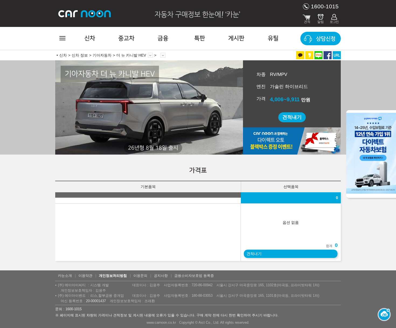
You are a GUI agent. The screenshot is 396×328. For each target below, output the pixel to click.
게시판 (236, 38)
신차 (89, 38)
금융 (163, 38)
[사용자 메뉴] (334, 17)
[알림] (320, 17)
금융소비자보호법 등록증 (194, 276)
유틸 (273, 38)
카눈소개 (65, 276)
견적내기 (292, 117)
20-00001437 (96, 301)
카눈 (84, 13)
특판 (199, 38)
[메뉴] (62, 38)
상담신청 (325, 39)
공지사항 (161, 276)
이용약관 (85, 276)
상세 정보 (163, 55)
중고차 (126, 38)
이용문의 (140, 276)
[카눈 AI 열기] (382, 314)
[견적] (307, 17)
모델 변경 (150, 55)
